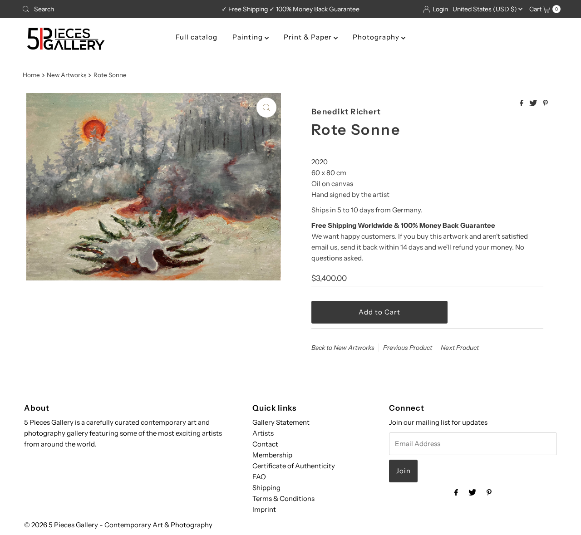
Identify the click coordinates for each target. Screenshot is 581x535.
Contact (265, 444)
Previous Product (407, 348)
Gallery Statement (281, 422)
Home (31, 75)
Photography (377, 37)
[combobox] (106, 9)
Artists (263, 433)
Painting (248, 37)
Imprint (264, 509)
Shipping (266, 487)
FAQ (259, 476)
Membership (272, 455)
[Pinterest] (489, 492)
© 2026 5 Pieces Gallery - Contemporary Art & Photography (118, 524)
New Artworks (66, 75)
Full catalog (196, 37)
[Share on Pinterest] (545, 103)
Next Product (460, 348)
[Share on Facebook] (522, 103)
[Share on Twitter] (533, 103)
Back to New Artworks (342, 348)
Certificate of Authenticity (293, 465)
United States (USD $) (485, 9)
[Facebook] (456, 492)
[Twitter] (472, 492)
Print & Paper (309, 37)
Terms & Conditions (283, 498)
